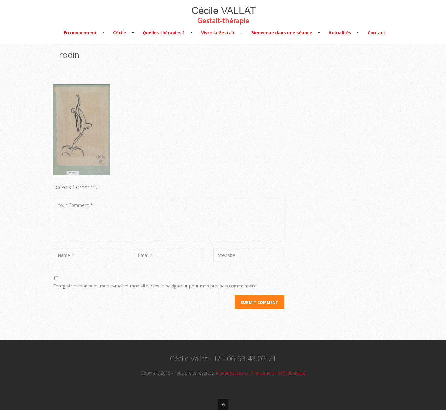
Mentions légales (232, 373)
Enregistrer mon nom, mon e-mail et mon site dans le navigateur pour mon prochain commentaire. (155, 286)
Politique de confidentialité (279, 373)
